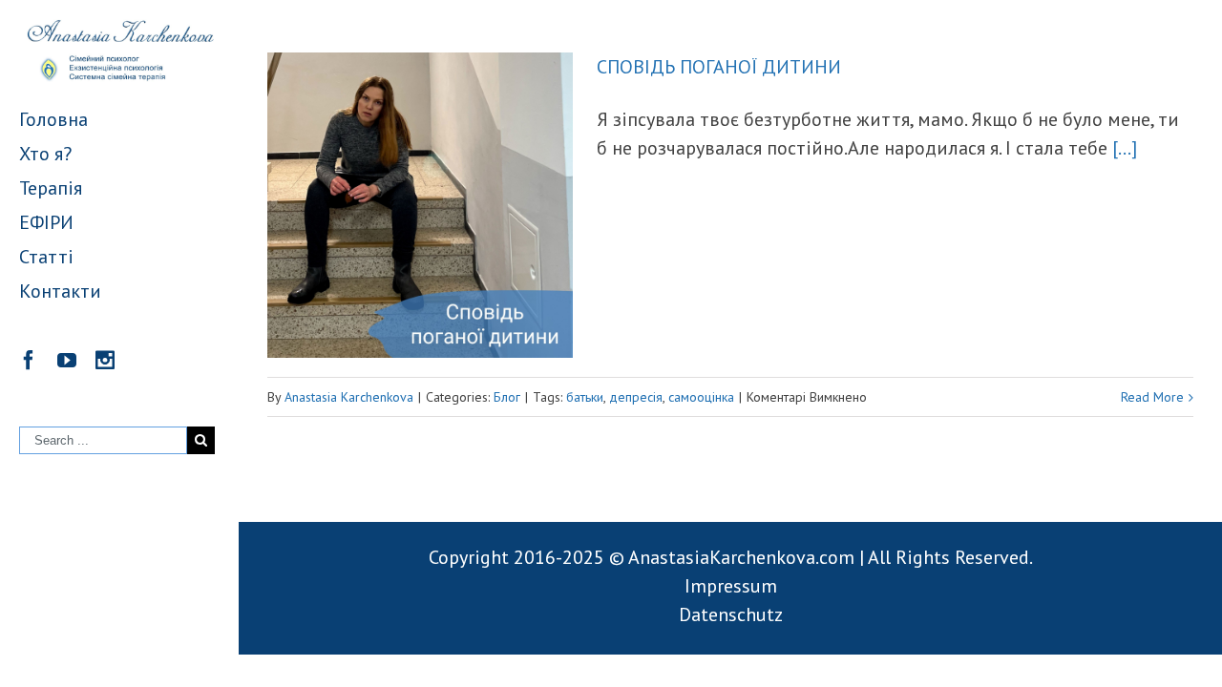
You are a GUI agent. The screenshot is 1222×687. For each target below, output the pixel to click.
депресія (636, 397)
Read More (1152, 397)
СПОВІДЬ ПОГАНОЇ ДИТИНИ (719, 66)
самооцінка (701, 397)
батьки (584, 397)
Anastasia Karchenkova (348, 397)
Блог (507, 397)
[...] (1124, 147)
